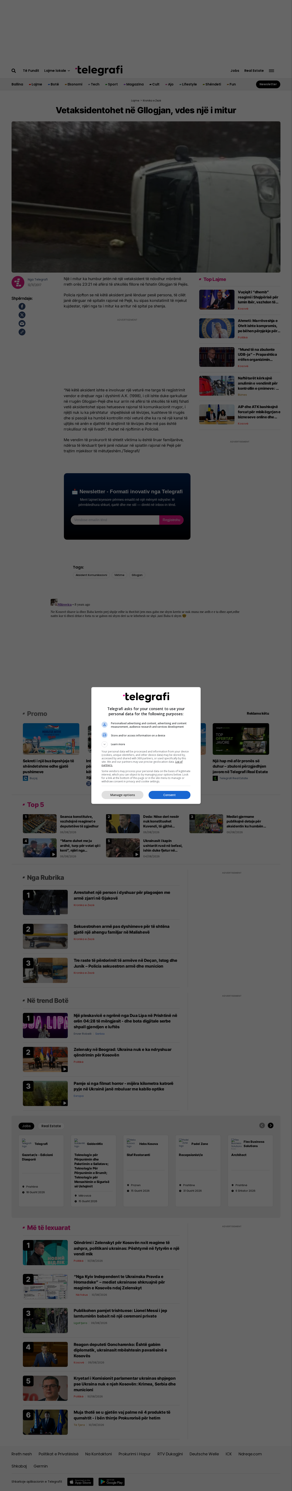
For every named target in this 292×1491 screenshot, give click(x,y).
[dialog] (146, 745)
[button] (146, 744)
